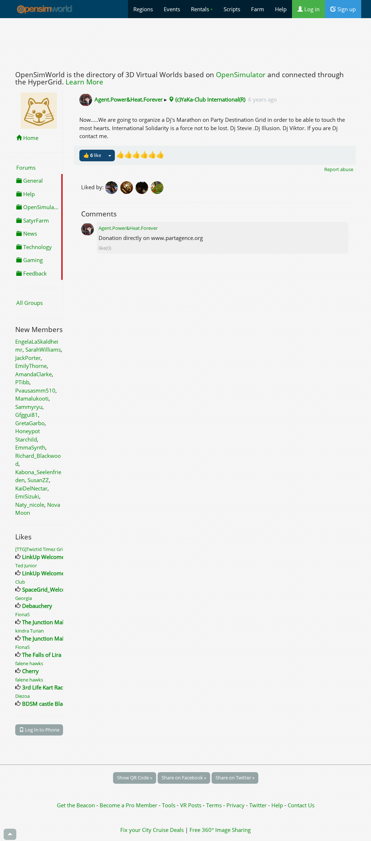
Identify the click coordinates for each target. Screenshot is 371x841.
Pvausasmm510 (35, 390)
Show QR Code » (134, 777)
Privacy (235, 805)
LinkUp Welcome (43, 556)
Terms (214, 805)
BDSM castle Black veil (50, 703)
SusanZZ (38, 480)
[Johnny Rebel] (128, 187)
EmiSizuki (27, 496)
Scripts (232, 9)
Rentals (202, 9)
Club (20, 582)
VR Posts (191, 805)
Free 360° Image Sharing (220, 829)
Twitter (258, 805)
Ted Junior (26, 565)
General (32, 180)
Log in (311, 9)
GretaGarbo (30, 423)
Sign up (346, 9)
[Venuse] (112, 187)
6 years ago (262, 99)
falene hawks (29, 663)
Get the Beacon (76, 805)
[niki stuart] (143, 187)
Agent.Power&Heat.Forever (129, 99)
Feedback (34, 273)
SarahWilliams (43, 349)
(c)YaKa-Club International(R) (209, 99)
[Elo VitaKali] (157, 187)
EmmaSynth (30, 447)
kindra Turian (29, 630)
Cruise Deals (168, 829)
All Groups (29, 302)
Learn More (84, 82)
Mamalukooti (32, 398)
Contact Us (301, 805)
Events (172, 9)
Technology (37, 246)
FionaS (22, 614)
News (29, 233)
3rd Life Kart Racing (46, 687)
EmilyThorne (31, 365)
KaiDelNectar (31, 488)
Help (281, 9)
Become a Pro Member (129, 805)
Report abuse (338, 169)
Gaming (32, 260)
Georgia (23, 598)
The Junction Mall (43, 622)
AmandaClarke (33, 374)
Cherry (30, 671)
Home (30, 137)
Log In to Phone (41, 729)
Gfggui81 (26, 414)
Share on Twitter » (235, 777)
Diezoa (22, 696)
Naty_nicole (29, 504)
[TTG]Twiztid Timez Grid (41, 549)
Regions (143, 9)
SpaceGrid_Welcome (47, 589)
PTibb (22, 382)
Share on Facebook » (184, 777)
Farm (257, 9)
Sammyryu (28, 406)
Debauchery (37, 605)
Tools (169, 805)
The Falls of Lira (41, 654)
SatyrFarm (35, 220)
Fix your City (135, 829)
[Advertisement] (185, 42)
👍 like (92, 155)
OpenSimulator (241, 74)
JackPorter (28, 357)
